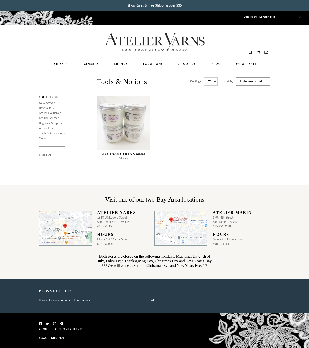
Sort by (228, 81)
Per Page (195, 81)
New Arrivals (47, 103)
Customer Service (69, 329)
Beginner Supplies (50, 123)
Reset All (46, 154)
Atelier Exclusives (50, 113)
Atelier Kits (46, 128)
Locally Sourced (49, 118)
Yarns (42, 138)
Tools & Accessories (52, 133)
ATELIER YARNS (56, 337)
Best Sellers (46, 108)
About (44, 329)
